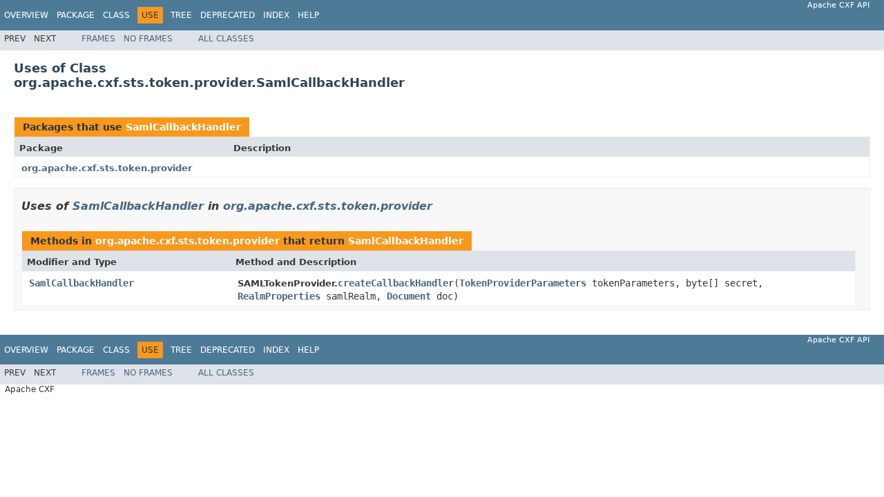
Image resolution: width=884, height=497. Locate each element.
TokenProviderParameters (522, 283)
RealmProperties (279, 296)
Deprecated (227, 15)
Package (76, 15)
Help (308, 15)
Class (116, 15)
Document (409, 296)
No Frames (148, 38)
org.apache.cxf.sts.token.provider (106, 168)
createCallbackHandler (396, 283)
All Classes (226, 38)
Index (276, 15)
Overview (26, 15)
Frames (98, 38)
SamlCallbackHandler (183, 127)
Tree (181, 15)
